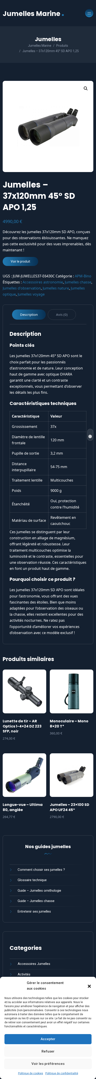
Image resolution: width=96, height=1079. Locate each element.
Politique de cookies (30, 1073)
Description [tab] (29, 314)
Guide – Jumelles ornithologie (39, 891)
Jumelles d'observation (22, 288)
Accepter (48, 1039)
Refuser (48, 1051)
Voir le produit (20, 261)
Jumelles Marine (33, 13)
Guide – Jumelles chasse (36, 901)
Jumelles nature (56, 288)
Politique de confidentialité (61, 1073)
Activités (24, 974)
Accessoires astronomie (43, 282)
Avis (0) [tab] (62, 314)
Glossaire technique (32, 880)
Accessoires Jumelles (34, 964)
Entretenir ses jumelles (34, 911)
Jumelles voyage (31, 294)
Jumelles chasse (78, 282)
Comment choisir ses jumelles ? (41, 870)
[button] (89, 986)
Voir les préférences (48, 1064)
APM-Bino (83, 276)
